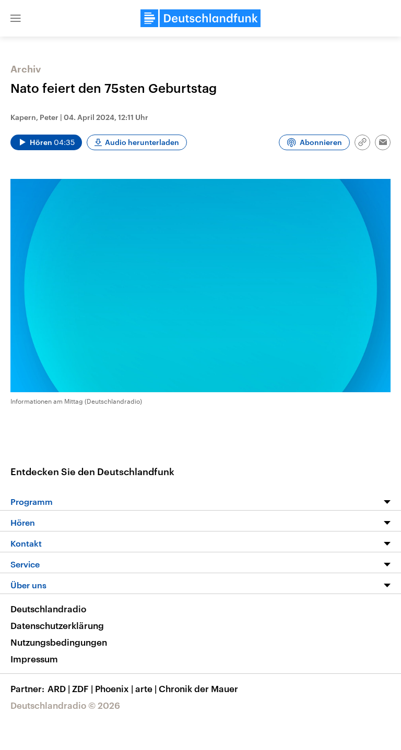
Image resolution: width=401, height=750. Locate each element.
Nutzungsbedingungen (58, 642)
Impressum (34, 659)
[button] (15, 18)
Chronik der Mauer (198, 688)
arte (146, 688)
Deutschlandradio (48, 608)
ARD (59, 688)
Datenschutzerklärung (57, 625)
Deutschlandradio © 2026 (65, 705)
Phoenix (114, 688)
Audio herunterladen (142, 142)
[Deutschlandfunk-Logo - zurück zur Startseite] (200, 18)
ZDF (82, 688)
